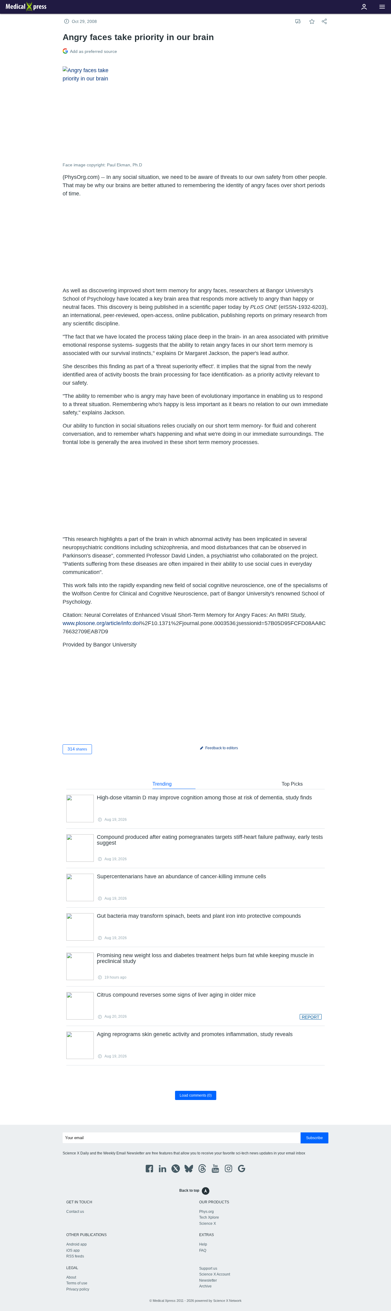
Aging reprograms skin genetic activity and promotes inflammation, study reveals (195, 1034)
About (71, 1277)
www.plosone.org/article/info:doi (101, 623)
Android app (76, 1244)
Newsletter (208, 1280)
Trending (162, 784)
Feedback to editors (221, 748)
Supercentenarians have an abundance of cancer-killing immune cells (181, 876)
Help (203, 1244)
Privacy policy (77, 1289)
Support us (208, 1268)
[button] (382, 7)
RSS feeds (75, 1256)
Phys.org (206, 1211)
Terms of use (76, 1283)
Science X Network (227, 1300)
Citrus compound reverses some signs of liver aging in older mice (176, 995)
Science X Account (214, 1274)
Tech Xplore (209, 1217)
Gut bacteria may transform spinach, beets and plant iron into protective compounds (199, 916)
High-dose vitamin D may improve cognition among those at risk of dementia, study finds (204, 797)
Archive (205, 1286)
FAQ (202, 1250)
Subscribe (314, 1138)
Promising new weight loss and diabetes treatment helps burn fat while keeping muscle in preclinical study (205, 958)
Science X (207, 1223)
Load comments (196, 1095)
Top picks (292, 784)
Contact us (75, 1211)
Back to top (189, 1190)
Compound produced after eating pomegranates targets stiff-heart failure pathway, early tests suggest (210, 840)
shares (77, 748)
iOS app (73, 1250)
